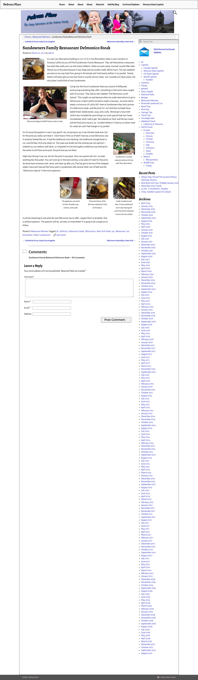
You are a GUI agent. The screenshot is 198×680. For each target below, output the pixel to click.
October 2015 (147, 392)
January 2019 (147, 310)
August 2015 (146, 396)
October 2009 (147, 585)
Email (27, 308)
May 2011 (145, 529)
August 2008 (146, 626)
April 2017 (145, 363)
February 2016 (147, 384)
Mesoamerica (152, 160)
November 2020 (148, 247)
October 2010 (147, 549)
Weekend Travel (148, 121)
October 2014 (147, 422)
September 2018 (148, 321)
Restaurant (120, 231)
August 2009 (146, 591)
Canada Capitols (150, 68)
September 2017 (148, 351)
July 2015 (145, 398)
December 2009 (148, 579)
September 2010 (148, 552)
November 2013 (148, 449)
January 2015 (146, 413)
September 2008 (148, 623)
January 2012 (146, 505)
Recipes (144, 97)
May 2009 (145, 600)
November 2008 (148, 618)
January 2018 (147, 342)
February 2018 (147, 339)
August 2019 (146, 292)
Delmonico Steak (76, 231)
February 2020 (147, 274)
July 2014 (145, 431)
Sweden (149, 80)
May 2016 (145, 378)
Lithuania (150, 148)
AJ (142, 62)
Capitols (144, 65)
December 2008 (148, 615)
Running (145, 109)
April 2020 (145, 268)
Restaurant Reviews (41, 37)
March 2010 (146, 570)
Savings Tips (146, 112)
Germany (150, 142)
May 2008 (145, 635)
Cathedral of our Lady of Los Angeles (39, 42)
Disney (144, 86)
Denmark (150, 133)
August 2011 (146, 520)
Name (27, 301)
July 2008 (145, 629)
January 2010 (147, 576)
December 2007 (148, 644)
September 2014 (148, 425)
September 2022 (148, 218)
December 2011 (148, 508)
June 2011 (145, 526)
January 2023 (147, 206)
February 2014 (147, 443)
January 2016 (147, 387)
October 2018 (147, 318)
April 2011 (145, 532)
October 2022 (147, 215)
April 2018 (145, 336)
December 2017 (148, 345)
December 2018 (148, 313)
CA (57, 231)
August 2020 (146, 256)
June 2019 (145, 298)
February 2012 (147, 502)
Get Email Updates (130, 4)
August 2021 (146, 236)
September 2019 (148, 289)
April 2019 (145, 304)
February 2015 (147, 410)
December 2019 (148, 280)
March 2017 (146, 366)
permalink (61, 235)
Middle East (148, 162)
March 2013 (146, 472)
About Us (100, 4)
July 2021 (145, 239)
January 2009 (147, 612)
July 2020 (145, 259)
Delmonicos (90, 231)
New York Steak (104, 231)
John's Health (147, 91)
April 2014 (145, 440)
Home (62, 4)
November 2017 (148, 348)
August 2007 (146, 653)
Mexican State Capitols (153, 71)
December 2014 (148, 416)
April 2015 (145, 407)
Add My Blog (113, 4)
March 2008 (146, 641)
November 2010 (148, 547)
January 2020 (147, 277)
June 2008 (145, 632)
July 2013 (145, 461)
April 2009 (145, 603)
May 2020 (145, 265)
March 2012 (146, 499)
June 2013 (145, 464)
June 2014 (145, 434)
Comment (29, 277)
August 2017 (146, 354)
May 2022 (145, 224)
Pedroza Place (12, 4)
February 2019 (147, 307)
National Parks (147, 94)
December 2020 (148, 245)
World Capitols (150, 77)
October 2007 (147, 647)
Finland (149, 139)
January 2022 (147, 230)
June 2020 (145, 262)
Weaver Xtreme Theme (168, 677)
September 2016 (148, 372)
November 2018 (148, 316)
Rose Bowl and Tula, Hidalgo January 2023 (160, 183)
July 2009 (145, 594)
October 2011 (147, 514)
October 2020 (147, 250)
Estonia (149, 136)
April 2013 (145, 469)
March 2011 (146, 535)
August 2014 (146, 428)
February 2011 (147, 538)
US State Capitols (151, 74)
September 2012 (148, 484)
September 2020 (148, 253)
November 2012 (148, 481)
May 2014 (145, 437)
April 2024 (145, 203)
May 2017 (145, 360)
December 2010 (148, 543)
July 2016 (145, 375)
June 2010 (145, 561)
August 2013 (146, 458)
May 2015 (145, 404)
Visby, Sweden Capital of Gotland (156, 192)
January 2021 (146, 241)
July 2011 (145, 523)
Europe (146, 130)
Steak (35, 235)
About (71, 4)
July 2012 (145, 490)
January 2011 (146, 541)
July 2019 (145, 295)
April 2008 (145, 638)
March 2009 (146, 606)
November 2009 (148, 582)
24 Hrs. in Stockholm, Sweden (154, 189)
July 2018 (145, 327)
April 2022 (145, 227)
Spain (148, 151)
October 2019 (147, 286)
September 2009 (148, 588)
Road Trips (145, 106)
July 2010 (145, 558)
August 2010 (146, 555)
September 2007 (148, 650)
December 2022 (148, 209)
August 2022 (146, 221)
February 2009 (147, 609)
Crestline (145, 83)
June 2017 (145, 357)
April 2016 (145, 381)
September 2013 (148, 455)
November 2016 (148, 369)
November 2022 (148, 212)
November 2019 (148, 283)
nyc (113, 231)
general (144, 88)
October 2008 (147, 620)
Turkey (149, 166)
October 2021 (147, 233)
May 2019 (145, 301)
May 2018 (145, 333)
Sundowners (44, 235)
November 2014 (148, 419)
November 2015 (148, 390)
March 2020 (146, 271)
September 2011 (148, 517)
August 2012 (146, 487)
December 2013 (148, 446)
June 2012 (145, 493)
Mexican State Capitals (153, 4)
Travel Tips (146, 115)
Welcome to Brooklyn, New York (121, 42)
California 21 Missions (153, 124)
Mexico (146, 157)
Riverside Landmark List (151, 103)
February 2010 (147, 573)
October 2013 (147, 452)
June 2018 (145, 330)
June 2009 (145, 597)
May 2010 (145, 564)
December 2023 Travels (151, 186)
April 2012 (145, 496)
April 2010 (145, 567)
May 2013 (145, 467)
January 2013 (146, 475)
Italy (148, 145)
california (63, 231)
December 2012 (148, 478)
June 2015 (145, 401)
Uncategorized (147, 118)
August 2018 (146, 324)
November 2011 (148, 511)
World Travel (146, 127)
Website (27, 314)
